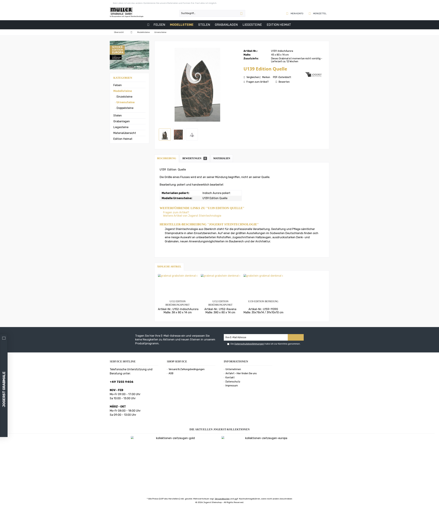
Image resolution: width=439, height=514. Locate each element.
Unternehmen (233, 369)
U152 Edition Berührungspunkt (177, 303)
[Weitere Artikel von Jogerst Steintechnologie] (313, 74)
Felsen (117, 85)
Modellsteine (122, 91)
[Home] (148, 24)
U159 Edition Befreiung (263, 301)
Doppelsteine (124, 108)
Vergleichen (252, 77)
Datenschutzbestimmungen (249, 343)
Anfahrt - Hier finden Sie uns (241, 373)
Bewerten (284, 81)
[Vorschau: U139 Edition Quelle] (165, 134)
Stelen (117, 115)
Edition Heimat (122, 138)
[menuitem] (317, 13)
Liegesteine (120, 127)
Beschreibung (166, 158)
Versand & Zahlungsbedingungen (187, 369)
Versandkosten (222, 499)
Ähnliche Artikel (169, 266)
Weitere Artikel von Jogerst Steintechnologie (191, 215)
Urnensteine (125, 102)
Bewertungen (194, 158)
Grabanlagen (121, 121)
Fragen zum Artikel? (257, 81)
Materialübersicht (124, 133)
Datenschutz (233, 381)
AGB (171, 373)
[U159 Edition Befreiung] (263, 286)
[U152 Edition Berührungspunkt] (177, 286)
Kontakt (230, 377)
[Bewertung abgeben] (274, 73)
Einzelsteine (124, 96)
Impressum (232, 385)
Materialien (221, 158)
